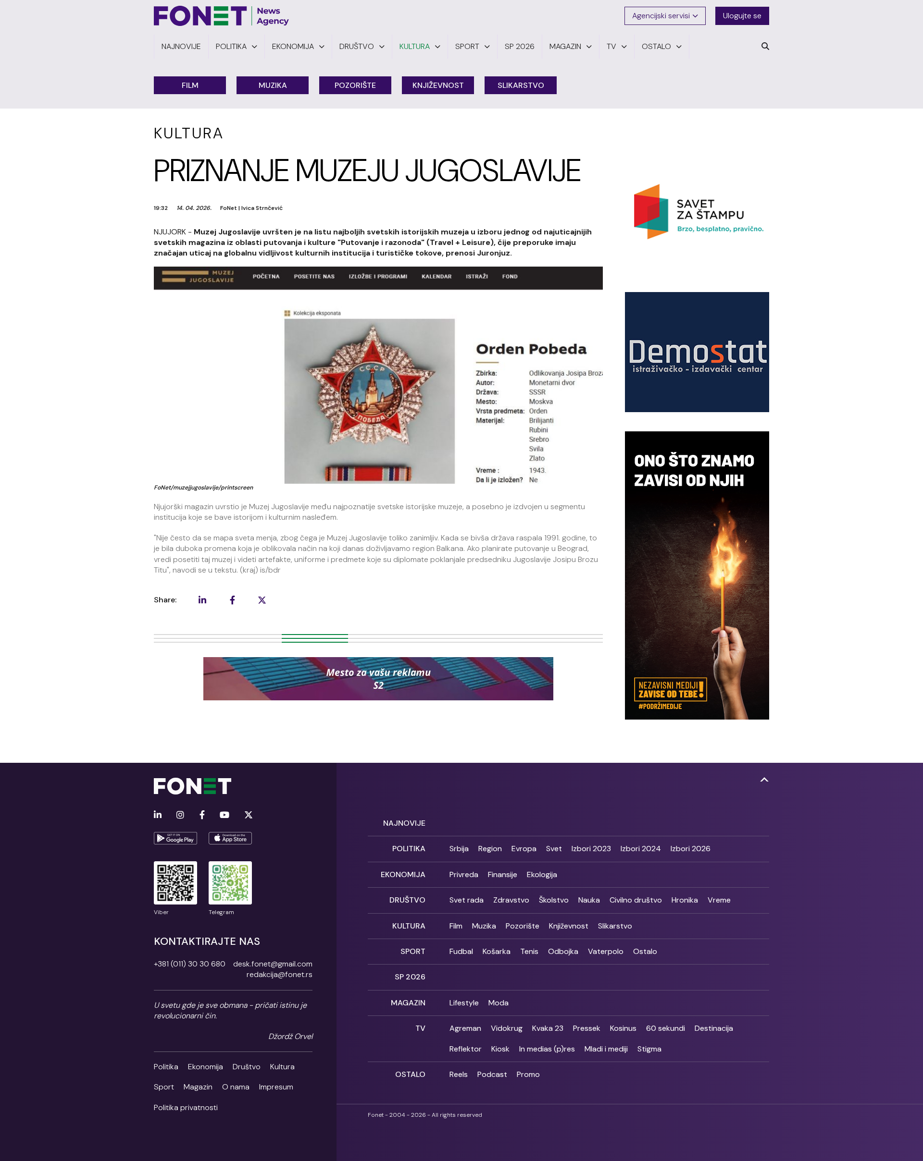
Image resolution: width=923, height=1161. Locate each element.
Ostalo (645, 951)
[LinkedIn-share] (202, 600)
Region (490, 848)
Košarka (497, 951)
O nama (235, 1087)
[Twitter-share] (262, 600)
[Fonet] (221, 16)
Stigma (649, 1049)
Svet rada (466, 900)
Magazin (198, 1087)
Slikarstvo (521, 85)
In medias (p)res (547, 1049)
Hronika (685, 900)
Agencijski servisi (661, 16)
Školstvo (554, 900)
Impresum (276, 1087)
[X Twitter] (248, 815)
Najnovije (404, 823)
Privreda (463, 874)
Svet (554, 848)
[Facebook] (202, 815)
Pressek (586, 1028)
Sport (164, 1087)
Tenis (529, 951)
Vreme (719, 900)
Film (190, 85)
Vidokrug (507, 1028)
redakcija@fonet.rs (279, 974)
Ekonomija (205, 1067)
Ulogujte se (742, 16)
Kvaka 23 (547, 1028)
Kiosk (500, 1049)
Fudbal (461, 951)
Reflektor (465, 1049)
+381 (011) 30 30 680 (189, 964)
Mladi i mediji (606, 1049)
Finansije (502, 874)
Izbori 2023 (591, 848)
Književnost (438, 85)
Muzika (273, 85)
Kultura (282, 1067)
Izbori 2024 (641, 848)
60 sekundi (665, 1028)
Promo (528, 1074)
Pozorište (355, 85)
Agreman (465, 1028)
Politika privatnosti (186, 1107)
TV (420, 1028)
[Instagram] (180, 815)
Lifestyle (464, 1003)
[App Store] (230, 838)
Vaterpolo (606, 951)
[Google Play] (175, 838)
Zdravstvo (511, 900)
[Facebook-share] (232, 600)
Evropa (523, 848)
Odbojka (563, 951)
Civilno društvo (636, 900)
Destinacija (714, 1028)
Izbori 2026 (691, 848)
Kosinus (623, 1028)
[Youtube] (224, 815)
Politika (166, 1067)
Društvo (247, 1067)
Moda (498, 1003)
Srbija (459, 848)
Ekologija (542, 874)
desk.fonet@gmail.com (272, 964)
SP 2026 (410, 977)
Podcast (492, 1074)
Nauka (589, 900)
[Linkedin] (158, 815)
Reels (458, 1074)
